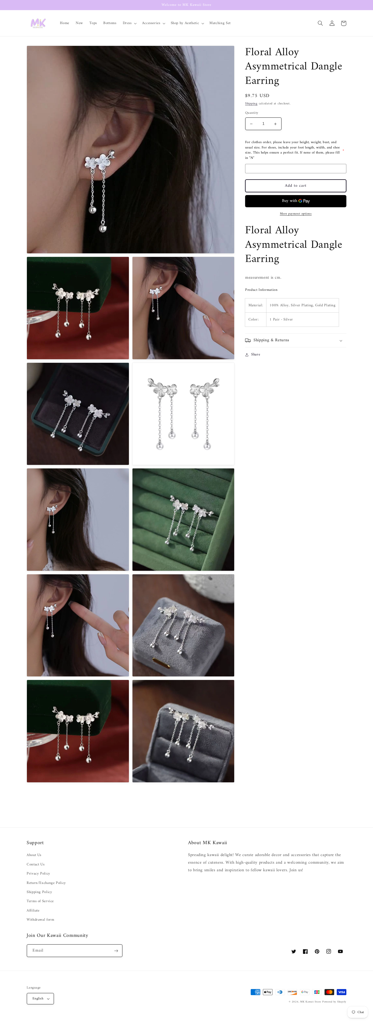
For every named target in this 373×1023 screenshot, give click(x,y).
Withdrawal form (40, 919)
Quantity (251, 113)
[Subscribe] (116, 950)
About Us (34, 855)
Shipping (251, 104)
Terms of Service (40, 901)
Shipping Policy (39, 892)
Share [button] (255, 355)
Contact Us (35, 864)
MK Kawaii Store (310, 1001)
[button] (129, 23)
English (37, 999)
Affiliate (33, 910)
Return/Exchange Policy (46, 883)
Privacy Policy (38, 873)
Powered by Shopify (334, 1001)
